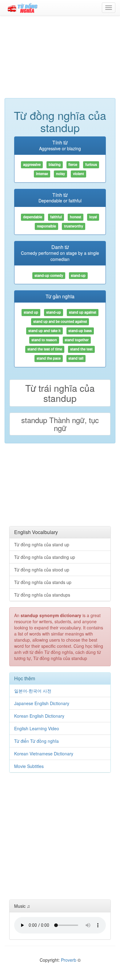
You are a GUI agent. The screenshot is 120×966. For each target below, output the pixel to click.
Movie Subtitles (29, 766)
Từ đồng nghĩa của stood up (41, 570)
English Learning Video (36, 728)
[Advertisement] (60, 59)
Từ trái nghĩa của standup (60, 393)
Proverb (68, 960)
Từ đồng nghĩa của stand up (41, 544)
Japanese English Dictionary (41, 703)
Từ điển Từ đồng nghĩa (36, 741)
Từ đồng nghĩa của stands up (42, 582)
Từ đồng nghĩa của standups (42, 595)
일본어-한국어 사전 (32, 691)
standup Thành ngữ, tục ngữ (60, 423)
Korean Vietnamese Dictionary (43, 753)
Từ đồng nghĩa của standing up (44, 557)
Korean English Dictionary (39, 716)
